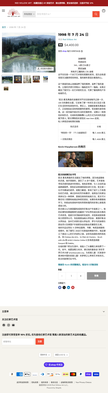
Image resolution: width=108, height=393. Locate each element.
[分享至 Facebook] (59, 287)
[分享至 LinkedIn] (68, 287)
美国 (60, 355)
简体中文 (43, 355)
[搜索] (96, 14)
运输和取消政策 (67, 382)
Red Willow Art (70, 39)
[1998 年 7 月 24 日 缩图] (7, 79)
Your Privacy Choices (83, 382)
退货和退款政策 (23, 382)
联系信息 (54, 382)
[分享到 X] (64, 287)
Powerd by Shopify (54, 388)
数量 (60, 270)
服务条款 (44, 382)
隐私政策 (34, 382)
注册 (40, 341)
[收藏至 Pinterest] (72, 287)
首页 (4, 27)
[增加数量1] (81, 275)
